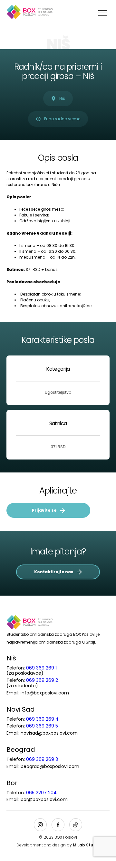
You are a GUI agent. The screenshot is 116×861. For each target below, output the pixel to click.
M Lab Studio (86, 845)
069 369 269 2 (42, 680)
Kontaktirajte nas (53, 572)
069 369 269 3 (42, 759)
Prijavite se (44, 510)
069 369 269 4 (42, 719)
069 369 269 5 (42, 726)
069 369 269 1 (41, 668)
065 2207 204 (41, 792)
